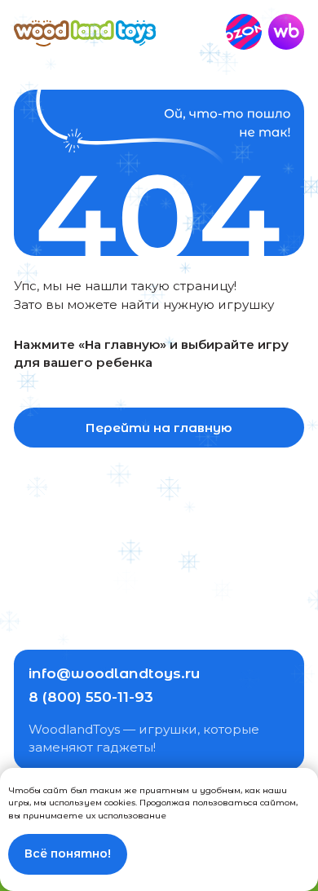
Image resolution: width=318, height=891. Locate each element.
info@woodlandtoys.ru (114, 672)
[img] (84, 31)
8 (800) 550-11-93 (91, 696)
